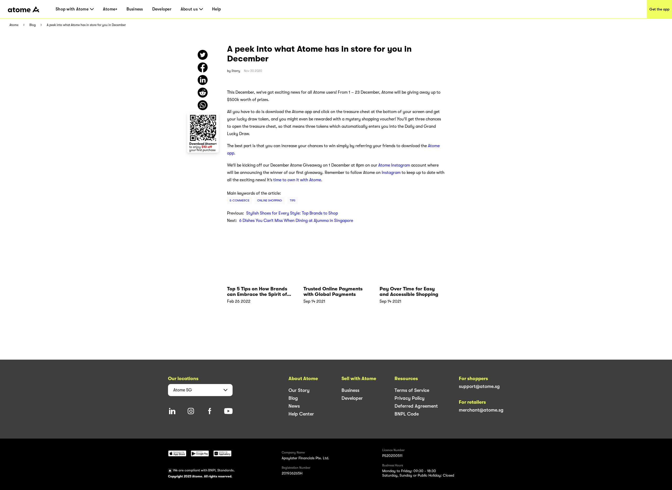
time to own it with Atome (297, 180)
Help (216, 9)
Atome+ (110, 9)
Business (135, 9)
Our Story (298, 390)
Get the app (659, 9)
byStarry (233, 71)
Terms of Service (412, 390)
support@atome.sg (479, 386)
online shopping (269, 200)
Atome (13, 25)
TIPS (292, 200)
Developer (161, 9)
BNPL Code (407, 414)
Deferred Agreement (416, 406)
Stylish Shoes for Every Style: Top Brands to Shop (292, 213)
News (294, 406)
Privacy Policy (409, 398)
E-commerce (239, 200)
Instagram (391, 172)
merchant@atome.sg (481, 410)
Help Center (301, 414)
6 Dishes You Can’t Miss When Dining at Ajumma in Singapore (296, 220)
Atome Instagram (394, 165)
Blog (32, 25)
